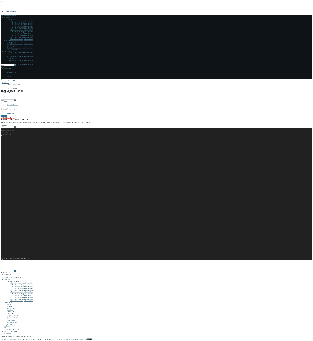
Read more (4, 126)
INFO (5, 55)
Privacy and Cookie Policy (79, 339)
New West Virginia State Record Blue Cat (14, 119)
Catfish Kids (10, 312)
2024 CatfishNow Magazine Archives (21, 24)
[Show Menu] (1, 74)
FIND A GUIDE (7, 93)
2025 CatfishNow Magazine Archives (21, 23)
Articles (9, 306)
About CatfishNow (12, 57)
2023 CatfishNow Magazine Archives (21, 26)
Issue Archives (11, 19)
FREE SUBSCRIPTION (10, 331)
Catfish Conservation (13, 84)
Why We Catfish (12, 89)
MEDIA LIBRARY (8, 40)
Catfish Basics (11, 80)
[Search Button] (15, 127)
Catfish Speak (11, 319)
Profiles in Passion (12, 315)
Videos (9, 76)
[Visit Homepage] (5, 83)
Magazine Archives (13, 281)
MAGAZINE (7, 17)
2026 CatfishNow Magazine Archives (21, 21)
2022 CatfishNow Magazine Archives (21, 40)
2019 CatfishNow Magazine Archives (21, 52)
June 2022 (4, 116)
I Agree (89, 339)
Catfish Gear (11, 313)
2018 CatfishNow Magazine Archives (21, 56)
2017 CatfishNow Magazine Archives (21, 60)
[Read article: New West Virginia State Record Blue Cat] (156, 104)
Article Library (11, 72)
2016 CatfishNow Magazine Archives (21, 64)
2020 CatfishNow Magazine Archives (21, 48)
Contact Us (10, 60)
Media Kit (6, 53)
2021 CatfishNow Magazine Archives (21, 44)
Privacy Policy (11, 58)
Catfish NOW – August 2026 (11, 11)
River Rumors (11, 320)
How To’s (10, 310)
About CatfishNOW (13, 329)
